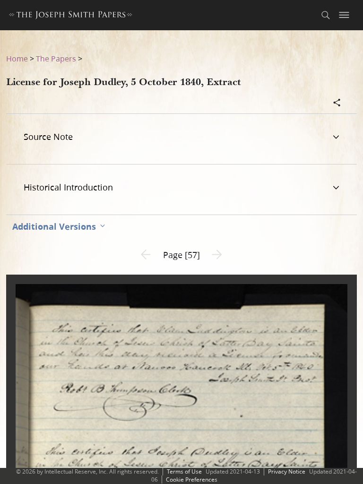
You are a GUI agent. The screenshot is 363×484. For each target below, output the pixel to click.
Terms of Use (184, 471)
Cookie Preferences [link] (191, 479)
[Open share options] (337, 103)
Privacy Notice (286, 471)
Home (17, 58)
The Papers (56, 58)
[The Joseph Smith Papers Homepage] (70, 16)
